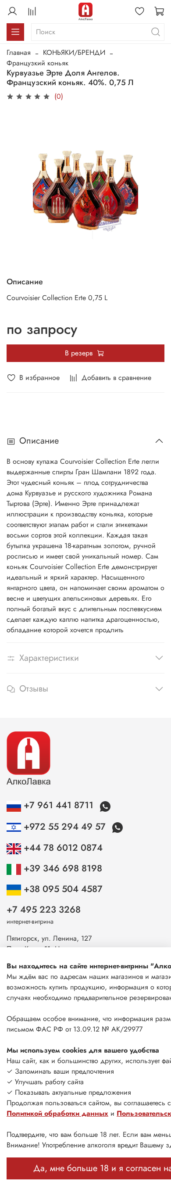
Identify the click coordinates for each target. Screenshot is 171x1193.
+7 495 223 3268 (44, 909)
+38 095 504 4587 (62, 889)
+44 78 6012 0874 (62, 847)
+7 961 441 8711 (58, 805)
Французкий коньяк (37, 63)
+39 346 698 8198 (61, 868)
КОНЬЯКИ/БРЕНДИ (74, 52)
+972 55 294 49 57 (64, 826)
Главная (19, 52)
